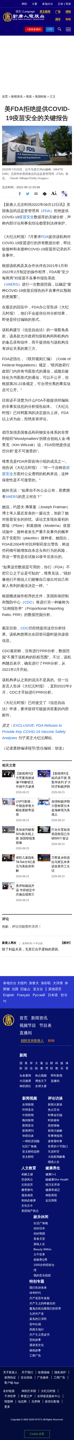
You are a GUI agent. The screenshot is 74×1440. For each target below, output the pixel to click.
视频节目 (28, 1025)
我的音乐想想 (42, 1275)
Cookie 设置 (37, 1433)
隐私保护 (60, 1372)
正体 (60, 3)
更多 (7, 1406)
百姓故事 (35, 1339)
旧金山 (25, 989)
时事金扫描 (55, 1115)
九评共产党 (36, 1313)
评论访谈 (55, 1098)
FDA (46, 211)
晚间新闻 (28, 1120)
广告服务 (43, 1377)
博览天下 (41, 1081)
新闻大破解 (55, 1130)
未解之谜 (27, 1174)
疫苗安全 (26, 217)
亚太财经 (28, 1156)
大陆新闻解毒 (56, 1156)
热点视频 (41, 1075)
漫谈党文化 (36, 1345)
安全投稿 (26, 1377)
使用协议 (10, 1377)
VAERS (12, 284)
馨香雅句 (27, 1189)
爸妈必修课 (28, 1200)
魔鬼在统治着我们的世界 (45, 1308)
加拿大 (34, 983)
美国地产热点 (30, 1210)
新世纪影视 (52, 1401)
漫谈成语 (27, 1195)
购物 (51, 1040)
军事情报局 (55, 1135)
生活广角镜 (41, 1223)
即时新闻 (56, 1075)
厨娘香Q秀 (40, 1259)
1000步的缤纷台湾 (44, 1267)
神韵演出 (25, 1086)
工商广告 (35, 1355)
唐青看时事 (55, 1141)
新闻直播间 (34, 29)
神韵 (24, 3)
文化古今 (27, 1205)
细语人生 (53, 1162)
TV (50, 29)
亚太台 (38, 989)
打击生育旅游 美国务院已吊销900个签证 (60, 834)
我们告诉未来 (38, 1287)
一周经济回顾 (30, 1141)
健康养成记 (52, 1189)
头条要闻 (25, 1075)
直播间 (26, 1033)
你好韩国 (39, 1233)
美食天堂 (39, 1238)
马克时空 (53, 1151)
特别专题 (36, 1281)
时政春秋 (53, 1120)
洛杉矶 (46, 983)
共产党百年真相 (39, 1298)
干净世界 (10, 1396)
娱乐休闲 (41, 1217)
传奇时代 (35, 1292)
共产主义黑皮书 (39, 1334)
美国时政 (40, 96)
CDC (28, 602)
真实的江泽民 (38, 1319)
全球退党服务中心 (48, 1396)
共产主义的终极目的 (42, 1303)
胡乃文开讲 (52, 1184)
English (8, 995)
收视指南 (44, 1372)
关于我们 (27, 1372)
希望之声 (26, 1396)
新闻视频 (29, 1098)
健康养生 (52, 1168)
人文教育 (28, 1168)
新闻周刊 (28, 1130)
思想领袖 (53, 1125)
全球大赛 (41, 1086)
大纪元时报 (48, 1391)
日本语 (53, 995)
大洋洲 (58, 983)
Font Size (54, 193)
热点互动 (53, 1109)
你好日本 (39, 1228)
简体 (68, 3)
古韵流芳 (27, 1184)
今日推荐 (25, 1081)
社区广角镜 (29, 1146)
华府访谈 (28, 1135)
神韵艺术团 (29, 1391)
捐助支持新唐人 (32, 1040)
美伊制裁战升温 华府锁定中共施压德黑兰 (25, 890)
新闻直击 (28, 1125)
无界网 (35, 1401)
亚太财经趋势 (30, 1151)
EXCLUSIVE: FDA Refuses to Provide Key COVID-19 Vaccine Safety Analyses (34, 731)
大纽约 (22, 983)
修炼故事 (35, 1350)
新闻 (23, 1055)
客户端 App (11, 1382)
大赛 (34, 3)
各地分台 (47, 3)
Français (23, 995)
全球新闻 (28, 1104)
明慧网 (8, 1401)
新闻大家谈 (55, 1104)
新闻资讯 (17, 96)
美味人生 (39, 1244)
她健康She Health (56, 1179)
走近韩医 (51, 1200)
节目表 (45, 1025)
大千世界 (39, 1254)
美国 (29, 96)
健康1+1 (50, 1174)
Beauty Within (42, 1249)
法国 (15, 989)
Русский (39, 995)
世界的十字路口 (58, 1146)
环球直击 (28, 1109)
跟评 (66, 942)
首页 (5, 96)
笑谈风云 (27, 1179)
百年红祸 (35, 1324)
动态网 (22, 1401)
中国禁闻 (28, 1115)
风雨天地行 (36, 1329)
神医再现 (51, 1195)
